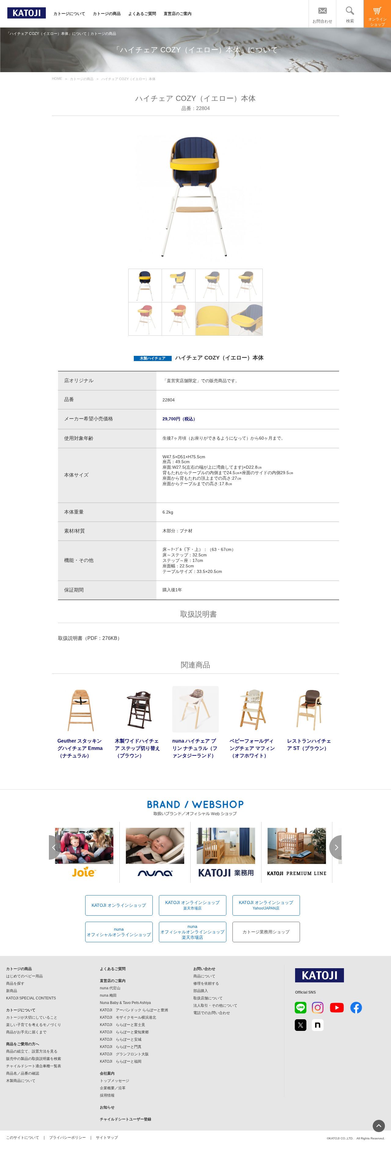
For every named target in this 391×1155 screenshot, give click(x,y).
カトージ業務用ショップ (266, 931)
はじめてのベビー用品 (24, 976)
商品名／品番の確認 (22, 1073)
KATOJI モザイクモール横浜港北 (128, 1017)
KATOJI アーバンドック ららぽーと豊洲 (134, 1010)
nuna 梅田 (108, 995)
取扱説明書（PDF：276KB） (90, 638)
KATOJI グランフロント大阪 (124, 1054)
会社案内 (107, 1073)
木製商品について (20, 1081)
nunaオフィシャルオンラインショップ (119, 932)
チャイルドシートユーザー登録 (125, 1119)
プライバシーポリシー (67, 1137)
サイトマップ (107, 1137)
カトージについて (69, 13)
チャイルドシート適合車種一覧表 (33, 1066)
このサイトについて (22, 1137)
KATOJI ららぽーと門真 (120, 1047)
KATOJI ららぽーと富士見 (122, 1025)
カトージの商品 (107, 13)
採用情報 (107, 1095)
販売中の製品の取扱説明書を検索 (33, 1059)
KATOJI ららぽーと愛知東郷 (124, 1032)
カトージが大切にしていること (31, 1017)
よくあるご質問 (142, 13)
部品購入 (200, 991)
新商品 (11, 991)
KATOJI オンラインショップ (119, 905)
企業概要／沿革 (113, 1088)
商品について (204, 976)
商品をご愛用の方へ (22, 1044)
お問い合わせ (204, 969)
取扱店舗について (208, 998)
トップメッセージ (114, 1081)
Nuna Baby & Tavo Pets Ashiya (125, 1003)
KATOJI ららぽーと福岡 (120, 1061)
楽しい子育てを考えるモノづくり (33, 1025)
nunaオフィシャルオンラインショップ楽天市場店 (192, 932)
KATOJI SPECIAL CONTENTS (31, 998)
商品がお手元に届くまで (26, 1032)
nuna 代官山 (110, 988)
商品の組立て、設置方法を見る (31, 1051)
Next (335, 847)
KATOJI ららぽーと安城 (120, 1039)
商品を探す (15, 983)
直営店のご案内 (178, 13)
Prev (55, 847)
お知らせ (107, 1107)
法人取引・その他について (215, 1005)
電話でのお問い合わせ (211, 1013)
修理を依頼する (206, 983)
